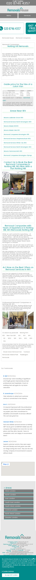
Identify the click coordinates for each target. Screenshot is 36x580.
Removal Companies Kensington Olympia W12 (19, 155)
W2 (19, 335)
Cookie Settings (8, 571)
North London (10, 495)
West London (10, 491)
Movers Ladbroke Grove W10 (13, 117)
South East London (12, 502)
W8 (15, 338)
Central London (11, 510)
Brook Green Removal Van (12, 352)
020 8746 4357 (18, 3)
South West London (12, 506)
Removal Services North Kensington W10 (17, 122)
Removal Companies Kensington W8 (16, 134)
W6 (29, 335)
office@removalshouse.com (20, 551)
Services (27, 15)
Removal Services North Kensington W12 (17, 147)
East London (10, 498)
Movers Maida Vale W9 (12, 130)
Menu (9, 15)
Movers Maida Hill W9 (11, 126)
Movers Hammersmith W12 (13, 151)
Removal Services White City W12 (15, 143)
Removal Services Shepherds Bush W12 (17, 138)
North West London (12, 514)
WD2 (9, 338)
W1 (4, 338)
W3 (24, 335)
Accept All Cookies (11, 575)
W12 (25, 338)
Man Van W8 (11, 335)
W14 (20, 338)
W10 (31, 338)
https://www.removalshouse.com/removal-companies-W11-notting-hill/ (20, 553)
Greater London (11, 517)
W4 (4, 341)
